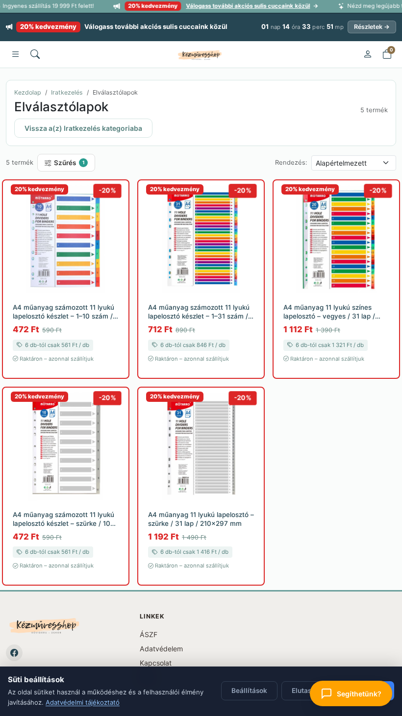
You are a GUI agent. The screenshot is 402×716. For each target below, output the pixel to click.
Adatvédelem (161, 648)
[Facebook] (14, 652)
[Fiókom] (367, 54)
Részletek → (372, 26)
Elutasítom (309, 690)
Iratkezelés (67, 92)
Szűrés (69, 163)
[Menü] (15, 54)
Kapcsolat (156, 663)
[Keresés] (34, 54)
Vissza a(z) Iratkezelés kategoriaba (83, 128)
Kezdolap (27, 92)
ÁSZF (148, 634)
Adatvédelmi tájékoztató (83, 702)
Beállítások (249, 690)
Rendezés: (291, 162)
